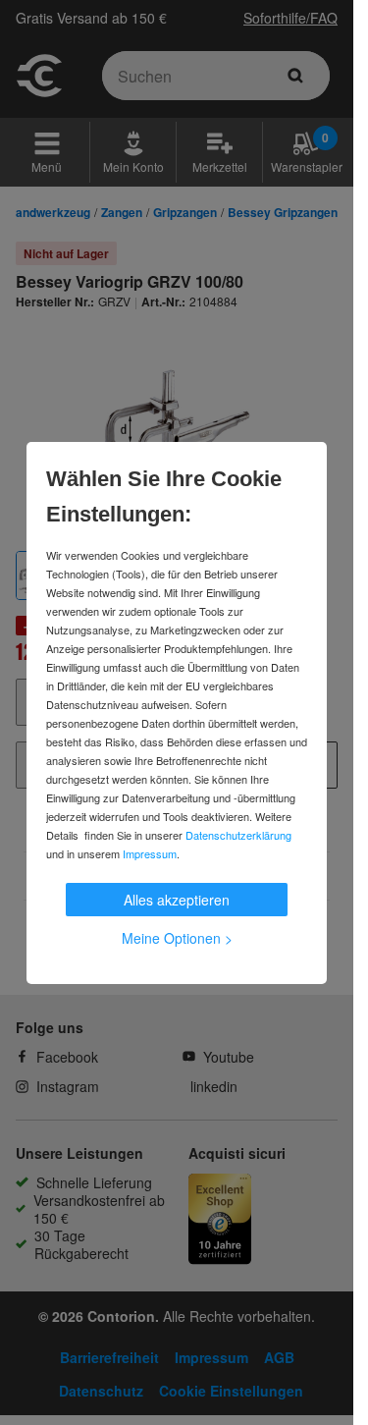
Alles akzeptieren (177, 899)
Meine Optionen (177, 938)
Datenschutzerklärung (238, 835)
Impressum (150, 853)
